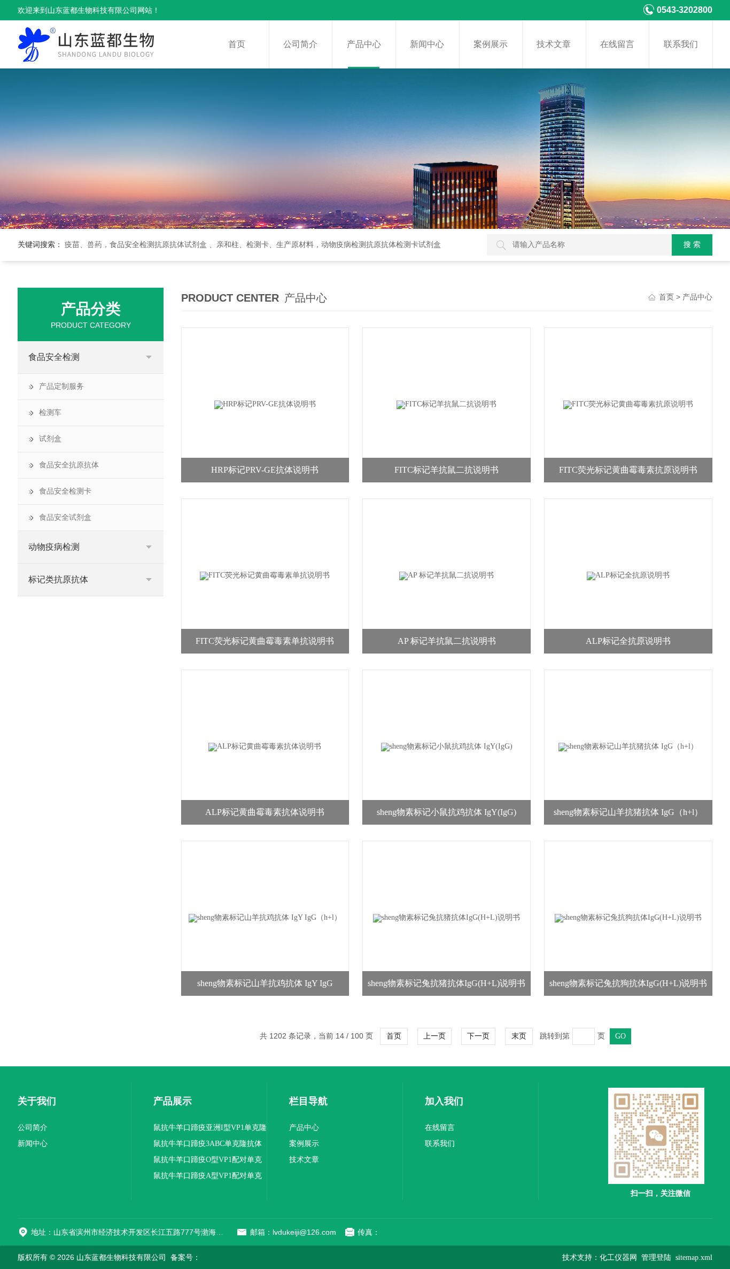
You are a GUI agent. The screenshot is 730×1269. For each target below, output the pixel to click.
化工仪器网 (618, 1257)
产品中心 (364, 44)
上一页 (434, 1036)
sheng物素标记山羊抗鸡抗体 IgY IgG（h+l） (265, 987)
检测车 (50, 413)
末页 (518, 1036)
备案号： (185, 1257)
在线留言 (617, 44)
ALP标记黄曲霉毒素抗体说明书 (264, 812)
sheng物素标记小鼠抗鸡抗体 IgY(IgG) (446, 812)
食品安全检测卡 (65, 491)
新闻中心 (427, 44)
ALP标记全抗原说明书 (628, 640)
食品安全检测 (54, 357)
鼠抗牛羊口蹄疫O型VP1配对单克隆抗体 (207, 1162)
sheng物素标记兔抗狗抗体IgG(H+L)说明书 (628, 983)
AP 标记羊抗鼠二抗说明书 (447, 640)
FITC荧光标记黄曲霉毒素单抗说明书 (265, 640)
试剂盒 (50, 439)
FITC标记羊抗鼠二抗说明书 (446, 469)
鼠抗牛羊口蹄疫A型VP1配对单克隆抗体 (207, 1178)
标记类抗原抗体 (58, 579)
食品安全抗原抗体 (69, 465)
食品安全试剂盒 (65, 517)
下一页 (478, 1036)
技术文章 (554, 44)
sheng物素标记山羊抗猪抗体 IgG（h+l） (628, 812)
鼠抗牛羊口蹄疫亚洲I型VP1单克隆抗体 (210, 1130)
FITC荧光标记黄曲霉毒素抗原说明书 (628, 469)
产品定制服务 (61, 386)
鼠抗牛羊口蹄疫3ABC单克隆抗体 (207, 1144)
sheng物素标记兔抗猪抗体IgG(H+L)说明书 (446, 983)
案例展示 (490, 44)
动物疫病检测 (54, 546)
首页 (236, 44)
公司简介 (300, 44)
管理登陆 (656, 1257)
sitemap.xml (693, 1257)
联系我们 (681, 44)
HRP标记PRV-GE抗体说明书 (265, 469)
